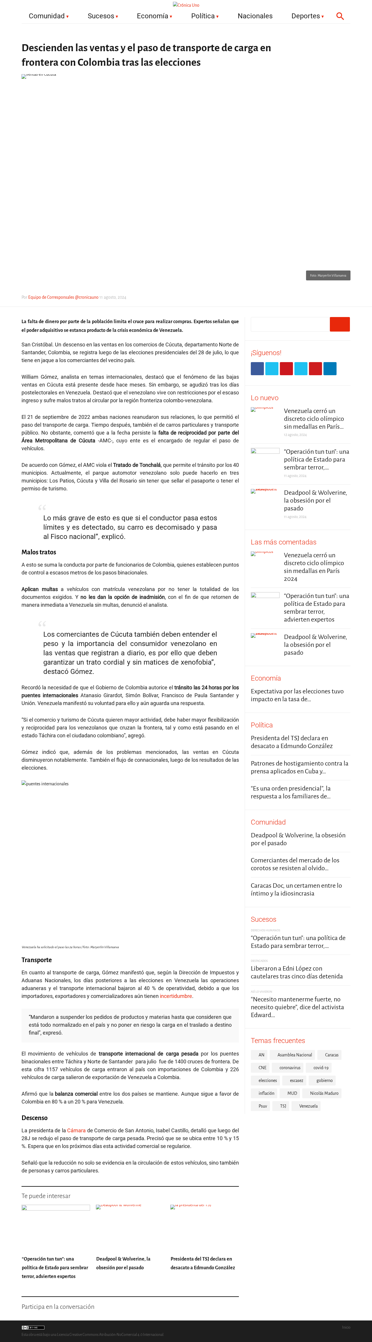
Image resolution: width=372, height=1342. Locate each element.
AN (261, 1055)
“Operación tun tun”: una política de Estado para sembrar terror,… (316, 459)
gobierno (324, 1080)
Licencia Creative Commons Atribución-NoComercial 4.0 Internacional (110, 1335)
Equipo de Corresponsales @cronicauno (63, 297)
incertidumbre (176, 996)
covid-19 (321, 1067)
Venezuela (308, 1106)
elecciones (268, 1080)
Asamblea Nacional (295, 1055)
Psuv (263, 1106)
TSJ (283, 1106)
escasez (296, 1080)
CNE (263, 1067)
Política (203, 16)
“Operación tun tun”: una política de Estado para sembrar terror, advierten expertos (55, 1267)
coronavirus (290, 1067)
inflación (266, 1093)
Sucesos (101, 16)
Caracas (332, 1055)
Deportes (305, 16)
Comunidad (47, 16)
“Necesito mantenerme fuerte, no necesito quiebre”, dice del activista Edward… (297, 1007)
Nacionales (255, 16)
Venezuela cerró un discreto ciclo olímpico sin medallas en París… (314, 418)
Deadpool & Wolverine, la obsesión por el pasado (315, 500)
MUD (292, 1093)
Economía (152, 16)
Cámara (76, 1130)
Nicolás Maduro (324, 1093)
